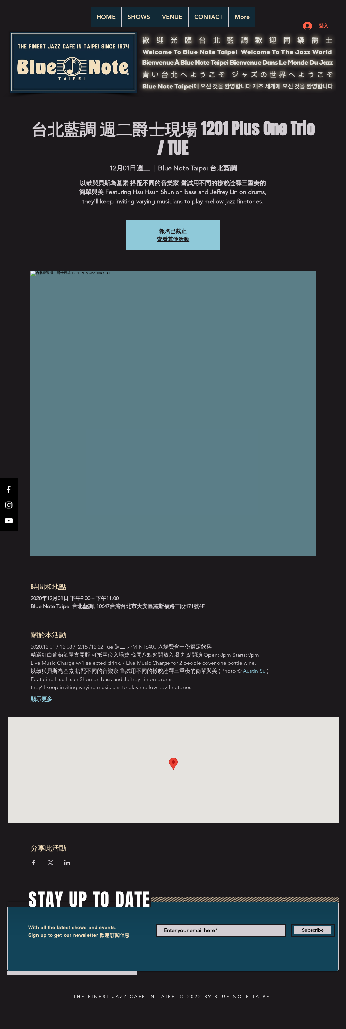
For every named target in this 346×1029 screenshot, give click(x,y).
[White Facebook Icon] (9, 489)
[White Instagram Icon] (9, 505)
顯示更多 (41, 699)
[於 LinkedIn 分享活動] (67, 862)
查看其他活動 (173, 239)
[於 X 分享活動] (50, 862)
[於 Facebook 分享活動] (34, 862)
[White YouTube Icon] (9, 520)
